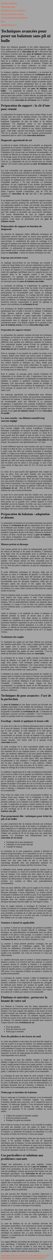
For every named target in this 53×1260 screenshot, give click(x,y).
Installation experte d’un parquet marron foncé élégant (23, 1258)
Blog (3, 21)
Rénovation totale (8, 7)
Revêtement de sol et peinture (13, 10)
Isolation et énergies (9, 3)
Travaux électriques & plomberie (14, 17)
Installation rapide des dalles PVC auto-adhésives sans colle (25, 1255)
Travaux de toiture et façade (12, 14)
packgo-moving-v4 (8, 25)
